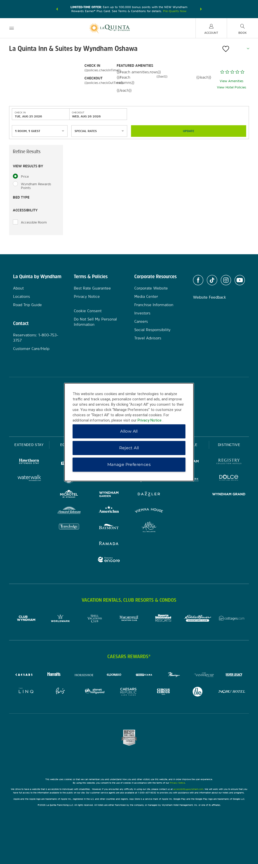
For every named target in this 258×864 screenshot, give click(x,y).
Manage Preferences (129, 464)
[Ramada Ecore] (109, 560)
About (18, 288)
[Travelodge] (69, 527)
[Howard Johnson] (69, 511)
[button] (56, 9)
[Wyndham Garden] (109, 495)
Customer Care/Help (31, 348)
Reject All (129, 447)
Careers (141, 321)
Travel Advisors (147, 338)
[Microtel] (69, 495)
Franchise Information (153, 305)
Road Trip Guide (27, 305)
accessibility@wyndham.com (188, 789)
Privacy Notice (87, 296)
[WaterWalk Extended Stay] (29, 478)
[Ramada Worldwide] (109, 544)
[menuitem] (11, 28)
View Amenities (231, 81)
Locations (21, 296)
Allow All (129, 431)
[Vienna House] (149, 511)
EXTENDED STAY (29, 445)
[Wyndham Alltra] (149, 527)
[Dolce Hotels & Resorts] (229, 478)
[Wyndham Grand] (229, 495)
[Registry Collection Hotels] (229, 462)
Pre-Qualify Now (174, 11)
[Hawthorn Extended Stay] (29, 462)
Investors (142, 313)
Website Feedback (209, 297)
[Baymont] (109, 527)
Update (188, 131)
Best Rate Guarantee (92, 288)
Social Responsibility (152, 330)
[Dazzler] (149, 495)
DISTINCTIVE (229, 445)
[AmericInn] (109, 511)
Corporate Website (151, 288)
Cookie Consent (88, 311)
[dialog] (129, 432)
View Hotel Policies (231, 87)
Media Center (146, 296)
